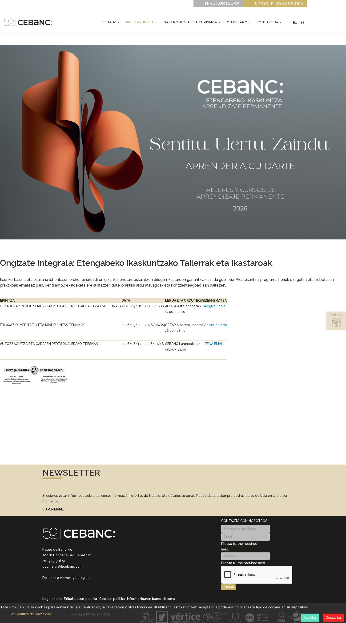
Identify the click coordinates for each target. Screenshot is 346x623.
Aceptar (310, 617)
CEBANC (109, 22)
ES (303, 22)
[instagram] (50, 584)
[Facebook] (62, 584)
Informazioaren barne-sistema (151, 599)
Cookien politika (112, 599)
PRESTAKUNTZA (140, 22)
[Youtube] (69, 584)
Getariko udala (215, 325)
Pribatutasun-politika (80, 599)
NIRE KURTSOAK (222, 3)
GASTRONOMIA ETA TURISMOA (190, 22)
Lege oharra (52, 599)
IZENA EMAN (213, 344)
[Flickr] (75, 584)
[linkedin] (44, 584)
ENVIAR (228, 587)
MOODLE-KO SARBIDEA (279, 3)
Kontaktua (267, 22)
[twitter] (56, 584)
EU (295, 22)
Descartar (333, 617)
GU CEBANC (237, 22)
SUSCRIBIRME (53, 509)
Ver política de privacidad (31, 614)
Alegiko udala (214, 306)
